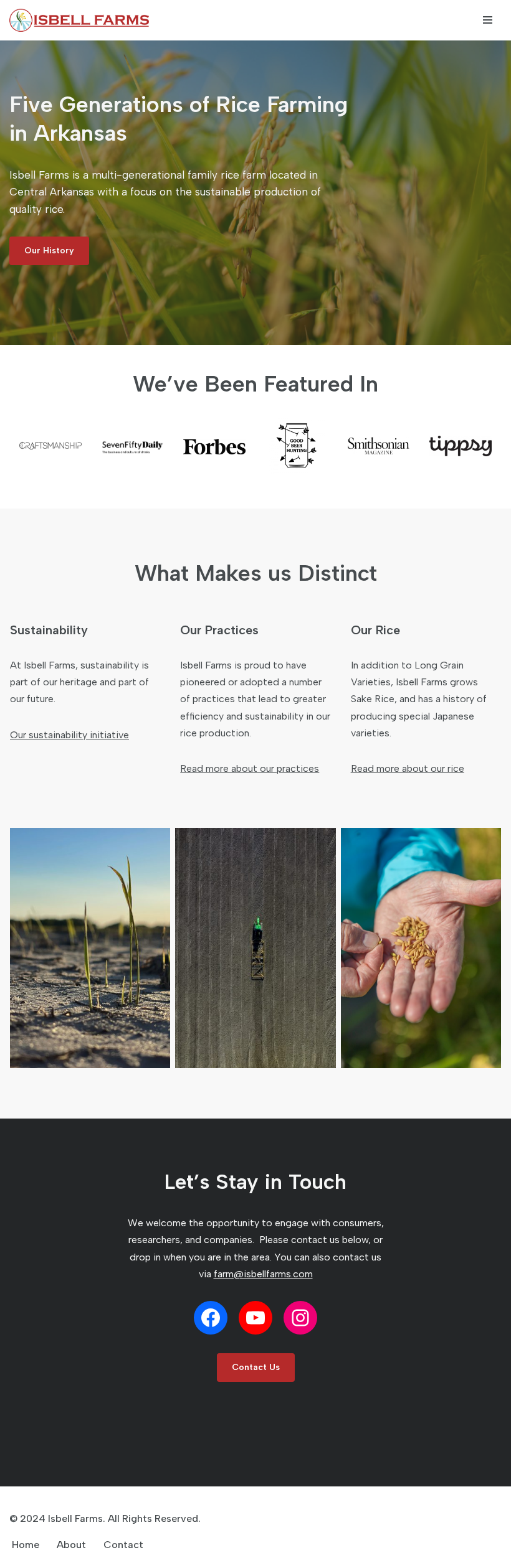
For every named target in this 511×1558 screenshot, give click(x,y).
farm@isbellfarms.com (263, 1274)
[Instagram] (300, 1318)
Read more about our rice (407, 768)
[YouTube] (255, 1318)
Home (25, 1545)
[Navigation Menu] (488, 20)
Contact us (256, 1367)
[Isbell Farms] (82, 20)
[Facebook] (210, 1318)
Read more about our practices (249, 768)
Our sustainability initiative (69, 735)
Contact (123, 1545)
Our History (49, 250)
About (71, 1545)
